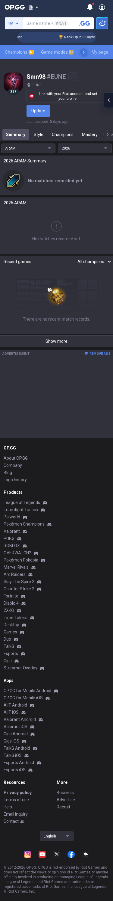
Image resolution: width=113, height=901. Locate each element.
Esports (11, 653)
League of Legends (22, 502)
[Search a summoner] (85, 23)
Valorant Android (20, 719)
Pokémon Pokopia (21, 560)
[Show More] (33, 7)
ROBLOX (12, 545)
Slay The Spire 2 (19, 581)
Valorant (12, 531)
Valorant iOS (15, 726)
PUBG (9, 538)
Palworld (12, 516)
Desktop (11, 624)
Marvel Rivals (16, 567)
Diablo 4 (11, 603)
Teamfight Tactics (21, 509)
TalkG (9, 646)
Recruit (63, 807)
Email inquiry (16, 814)
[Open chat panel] (108, 100)
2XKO (9, 610)
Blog (8, 472)
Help (8, 807)
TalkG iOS (13, 755)
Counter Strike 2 (19, 588)
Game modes (57, 52)
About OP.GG (16, 458)
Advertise (66, 799)
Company (13, 465)
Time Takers (15, 617)
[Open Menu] (102, 7)
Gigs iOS (11, 741)
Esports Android (19, 762)
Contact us (14, 821)
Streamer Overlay (20, 667)
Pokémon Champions (24, 524)
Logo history (15, 479)
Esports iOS (15, 769)
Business (65, 792)
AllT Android (15, 705)
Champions (19, 52)
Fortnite (11, 596)
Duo (7, 639)
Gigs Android (16, 733)
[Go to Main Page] (15, 7)
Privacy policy (18, 792)
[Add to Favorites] (72, 77)
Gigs (8, 660)
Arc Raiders (15, 574)
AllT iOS (11, 712)
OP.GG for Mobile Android (27, 690)
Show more (56, 341)
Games (10, 632)
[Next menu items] (84, 52)
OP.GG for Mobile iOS (23, 697)
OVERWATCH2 (17, 552)
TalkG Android (17, 748)
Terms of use (16, 799)
